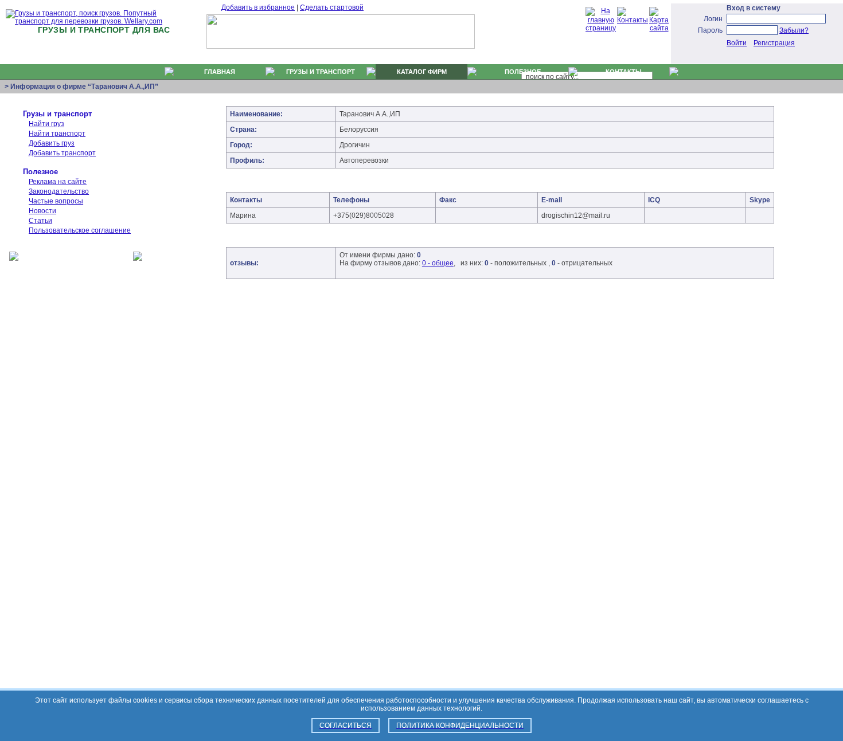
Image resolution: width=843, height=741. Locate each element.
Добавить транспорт (62, 153)
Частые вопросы (56, 201)
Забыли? (794, 30)
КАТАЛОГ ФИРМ (422, 71)
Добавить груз (52, 143)
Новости (42, 211)
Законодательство (59, 191)
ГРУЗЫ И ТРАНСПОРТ (320, 71)
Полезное (40, 171)
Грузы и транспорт (57, 113)
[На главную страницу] (601, 28)
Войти (737, 43)
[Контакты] (632, 20)
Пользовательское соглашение (80, 230)
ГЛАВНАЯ (219, 71)
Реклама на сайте (58, 182)
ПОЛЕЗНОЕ (523, 71)
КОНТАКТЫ (624, 71)
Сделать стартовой (332, 7)
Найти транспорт (57, 134)
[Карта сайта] (659, 28)
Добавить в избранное (258, 7)
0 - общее (438, 263)
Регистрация (774, 43)
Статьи (40, 221)
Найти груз (46, 124)
